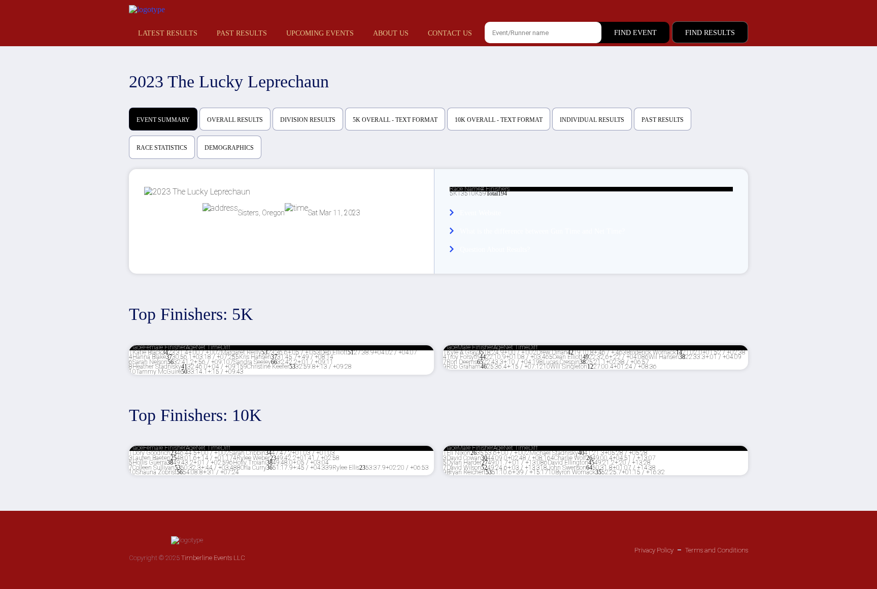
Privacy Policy (653, 550)
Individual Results (592, 119)
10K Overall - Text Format (499, 119)
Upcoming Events (320, 33)
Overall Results (235, 119)
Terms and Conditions (716, 550)
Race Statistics (162, 147)
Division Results (307, 119)
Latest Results (167, 33)
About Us (391, 33)
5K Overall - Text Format (395, 119)
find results (710, 33)
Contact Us (450, 33)
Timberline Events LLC (213, 558)
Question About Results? (495, 249)
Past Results (242, 33)
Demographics (229, 147)
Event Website (480, 213)
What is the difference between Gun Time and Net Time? (542, 231)
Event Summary (163, 119)
